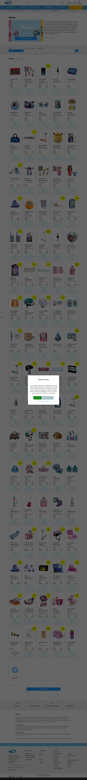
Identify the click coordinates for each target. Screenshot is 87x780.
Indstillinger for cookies (43, 401)
